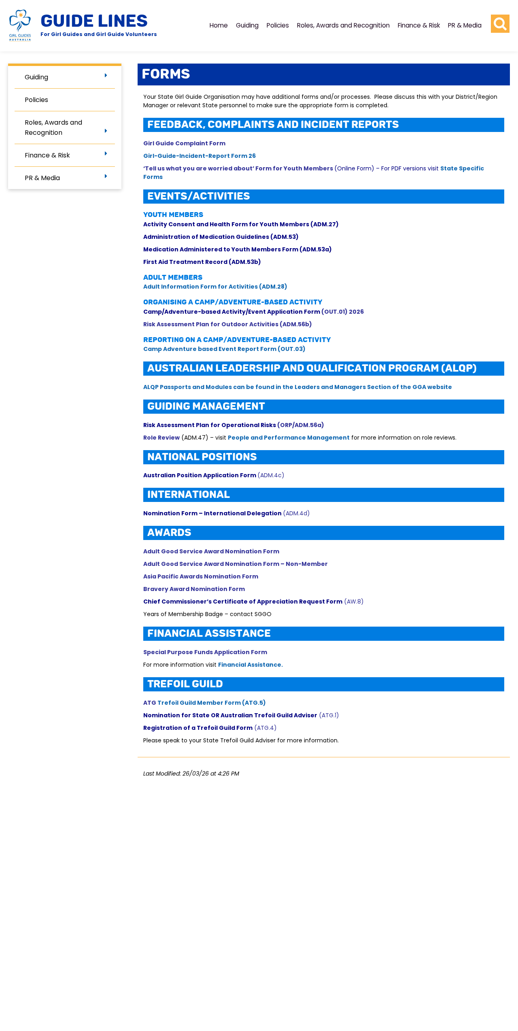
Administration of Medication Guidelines (206, 237)
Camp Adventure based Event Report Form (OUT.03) (224, 349)
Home (219, 25)
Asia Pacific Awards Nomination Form (200, 576)
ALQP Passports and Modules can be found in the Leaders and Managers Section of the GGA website (298, 387)
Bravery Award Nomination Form (194, 589)
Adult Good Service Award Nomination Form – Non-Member (235, 564)
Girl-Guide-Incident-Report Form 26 (199, 156)
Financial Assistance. (250, 665)
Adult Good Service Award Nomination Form (211, 551)
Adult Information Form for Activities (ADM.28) (215, 287)
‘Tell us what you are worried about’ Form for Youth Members (238, 168)
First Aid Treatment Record (186, 262)
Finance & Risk (419, 25)
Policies (278, 25)
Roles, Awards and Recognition (343, 25)
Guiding (247, 25)
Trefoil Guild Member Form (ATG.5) (211, 703)
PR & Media (465, 25)
